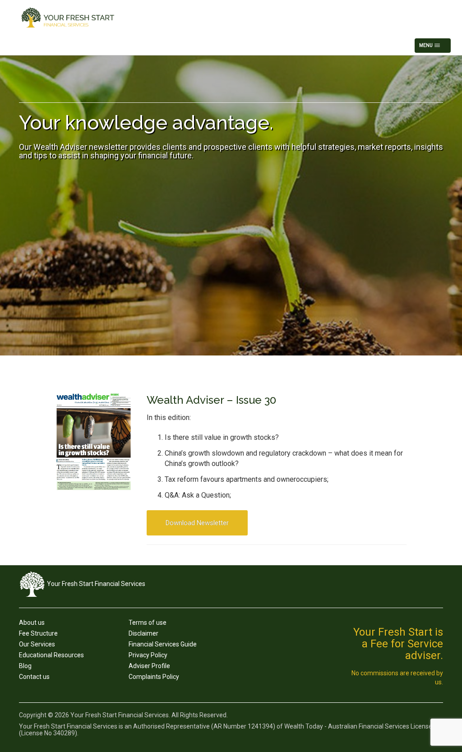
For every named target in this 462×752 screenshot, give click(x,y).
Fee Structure (38, 633)
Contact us (34, 676)
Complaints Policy (154, 676)
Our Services (37, 644)
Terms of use (147, 622)
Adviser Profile (149, 665)
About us (32, 622)
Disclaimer (143, 633)
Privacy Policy (148, 655)
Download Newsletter (197, 523)
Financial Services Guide (163, 644)
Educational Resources (51, 655)
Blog (25, 665)
